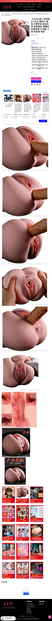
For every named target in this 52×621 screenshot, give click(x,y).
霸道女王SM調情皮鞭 (8, 619)
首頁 (17, 4)
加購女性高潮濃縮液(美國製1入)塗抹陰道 (40, 69)
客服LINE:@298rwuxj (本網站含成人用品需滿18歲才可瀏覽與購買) (26, 618)
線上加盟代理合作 (30, 603)
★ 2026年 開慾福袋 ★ (31, 605)
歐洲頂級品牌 (32, 9)
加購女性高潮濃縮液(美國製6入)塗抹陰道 (40, 65)
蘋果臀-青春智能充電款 (37, 49)
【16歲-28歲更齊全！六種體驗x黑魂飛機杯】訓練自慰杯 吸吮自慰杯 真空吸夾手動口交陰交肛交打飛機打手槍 (37, 107)
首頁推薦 (7, 13)
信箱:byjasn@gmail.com (31, 606)
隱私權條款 (29, 608)
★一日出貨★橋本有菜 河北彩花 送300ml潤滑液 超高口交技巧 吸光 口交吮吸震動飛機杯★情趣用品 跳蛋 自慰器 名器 (18, 108)
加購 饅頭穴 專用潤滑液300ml (38, 53)
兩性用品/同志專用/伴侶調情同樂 (28, 6)
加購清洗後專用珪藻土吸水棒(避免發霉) (40, 62)
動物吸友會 (34, 4)
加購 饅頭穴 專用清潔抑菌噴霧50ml (39, 59)
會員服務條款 (29, 611)
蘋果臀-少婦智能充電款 (37, 51)
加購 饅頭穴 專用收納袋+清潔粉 (38, 57)
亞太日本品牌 (25, 9)
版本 (32, 45)
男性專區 (19, 6)
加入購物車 (43, 120)
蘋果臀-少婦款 (42, 47)
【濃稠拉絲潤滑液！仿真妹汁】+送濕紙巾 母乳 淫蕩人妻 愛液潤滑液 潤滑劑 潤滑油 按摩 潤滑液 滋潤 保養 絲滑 (46, 107)
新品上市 (21, 4)
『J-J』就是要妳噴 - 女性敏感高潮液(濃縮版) (8, 105)
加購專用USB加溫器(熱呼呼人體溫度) (40, 55)
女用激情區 (40, 4)
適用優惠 (33, 40)
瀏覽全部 (46, 92)
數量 (32, 72)
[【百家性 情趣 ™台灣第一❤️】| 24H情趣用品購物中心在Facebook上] (40, 604)
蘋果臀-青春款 (35, 47)
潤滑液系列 (39, 6)
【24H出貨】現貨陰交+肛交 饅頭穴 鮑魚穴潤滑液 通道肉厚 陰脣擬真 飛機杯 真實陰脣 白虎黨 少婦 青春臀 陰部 (27, 107)
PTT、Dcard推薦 (28, 4)
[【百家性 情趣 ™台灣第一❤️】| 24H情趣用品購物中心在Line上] (42, 604)
